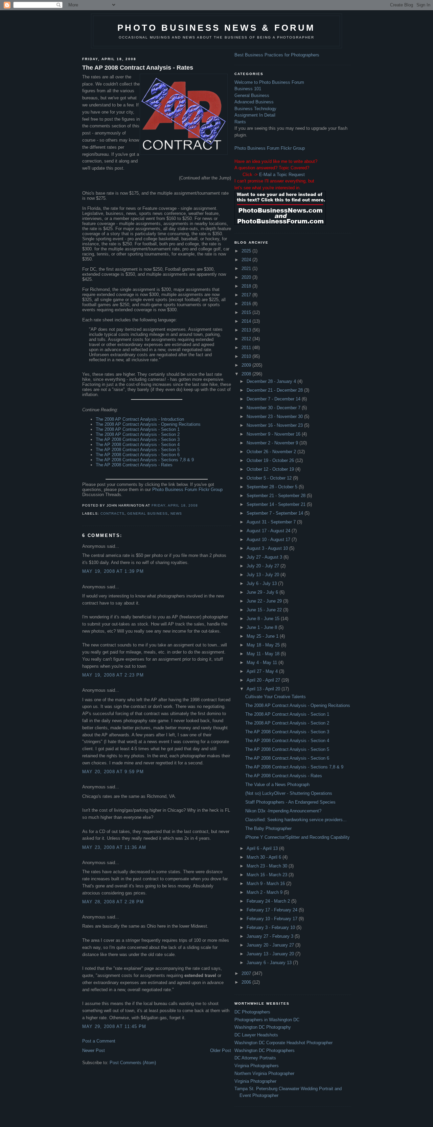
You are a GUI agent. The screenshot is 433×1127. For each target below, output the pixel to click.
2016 (247, 303)
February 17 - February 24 (273, 909)
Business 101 (247, 88)
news (176, 513)
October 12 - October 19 (271, 469)
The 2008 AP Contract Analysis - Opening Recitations (148, 424)
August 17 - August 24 (269, 530)
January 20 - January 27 (271, 945)
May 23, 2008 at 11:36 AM (114, 847)
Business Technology (255, 108)
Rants (240, 121)
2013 (247, 330)
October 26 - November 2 (272, 451)
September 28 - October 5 (273, 486)
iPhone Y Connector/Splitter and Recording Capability (297, 837)
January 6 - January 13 (270, 962)
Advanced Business (254, 101)
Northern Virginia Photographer (264, 1073)
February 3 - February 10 (271, 927)
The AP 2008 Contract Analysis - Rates (137, 67)
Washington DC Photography (262, 1027)
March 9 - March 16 (266, 883)
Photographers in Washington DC (266, 1019)
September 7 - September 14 (275, 513)
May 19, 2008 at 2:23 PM (113, 675)
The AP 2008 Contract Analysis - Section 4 (138, 444)
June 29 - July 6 (263, 592)
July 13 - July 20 (263, 574)
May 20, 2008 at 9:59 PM (113, 771)
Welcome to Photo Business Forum (269, 82)
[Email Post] (200, 505)
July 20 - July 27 (263, 565)
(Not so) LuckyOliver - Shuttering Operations (288, 793)
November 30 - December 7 (274, 407)
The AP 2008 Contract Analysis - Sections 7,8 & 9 (145, 459)
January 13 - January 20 (271, 953)
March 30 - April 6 (264, 857)
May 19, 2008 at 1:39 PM (113, 571)
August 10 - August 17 (269, 539)
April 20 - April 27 (264, 680)
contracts (112, 513)
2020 (247, 277)
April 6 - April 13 (263, 848)
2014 (247, 321)
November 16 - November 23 (275, 425)
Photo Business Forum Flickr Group (187, 489)
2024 (247, 259)
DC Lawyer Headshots (256, 1034)
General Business (147, 513)
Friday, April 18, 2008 (175, 505)
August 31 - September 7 (272, 521)
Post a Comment (98, 1041)
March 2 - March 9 (265, 892)
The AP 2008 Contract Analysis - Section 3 (138, 439)
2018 (247, 286)
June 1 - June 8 (262, 627)
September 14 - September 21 (277, 504)
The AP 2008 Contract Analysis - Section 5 (138, 449)
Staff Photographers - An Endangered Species (290, 802)
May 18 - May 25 (264, 644)
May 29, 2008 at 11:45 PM (114, 1026)
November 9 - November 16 (274, 434)
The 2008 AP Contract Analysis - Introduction (140, 419)
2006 (247, 982)
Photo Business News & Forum (216, 28)
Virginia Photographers (256, 1065)
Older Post (220, 1050)
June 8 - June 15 (264, 618)
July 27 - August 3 (265, 557)
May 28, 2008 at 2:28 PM (113, 901)
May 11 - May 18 (264, 653)
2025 (247, 250)
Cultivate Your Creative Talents (275, 696)
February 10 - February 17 (273, 918)
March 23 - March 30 (268, 865)
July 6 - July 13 (262, 583)
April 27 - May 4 (263, 671)
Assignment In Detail (254, 115)
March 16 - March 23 (268, 874)
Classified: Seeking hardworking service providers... (296, 819)
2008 (247, 373)
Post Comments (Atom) (133, 1062)
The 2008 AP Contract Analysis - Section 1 (138, 429)
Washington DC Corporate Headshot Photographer (283, 1042)
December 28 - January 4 (272, 381)
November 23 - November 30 (275, 416)
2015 (247, 312)
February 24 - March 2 (269, 901)
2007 (247, 973)
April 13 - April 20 (264, 688)
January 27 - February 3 (271, 936)
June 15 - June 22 (265, 609)
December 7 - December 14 (274, 398)
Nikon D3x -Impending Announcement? (283, 810)
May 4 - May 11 (262, 662)
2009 (247, 365)
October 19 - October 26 (271, 460)
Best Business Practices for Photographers (276, 54)
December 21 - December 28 (275, 390)
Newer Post (93, 1050)
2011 (247, 347)
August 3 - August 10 (268, 548)
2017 (247, 294)
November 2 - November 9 (273, 442)
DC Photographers (252, 1011)
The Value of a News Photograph (277, 784)
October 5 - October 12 (270, 478)
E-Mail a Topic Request (282, 174)
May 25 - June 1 (263, 636)
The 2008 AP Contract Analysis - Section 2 (138, 434)
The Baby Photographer (268, 828)
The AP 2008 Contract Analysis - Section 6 (138, 454)
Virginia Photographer (255, 1081)
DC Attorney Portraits (255, 1057)
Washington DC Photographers (264, 1050)
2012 (247, 338)
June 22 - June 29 (265, 601)
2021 (247, 268)
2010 (247, 356)
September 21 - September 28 (277, 495)
